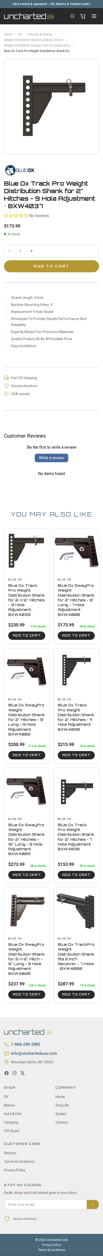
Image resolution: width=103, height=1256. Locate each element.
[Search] (72, 16)
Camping (11, 1122)
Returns (10, 1153)
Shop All (62, 1105)
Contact (62, 1122)
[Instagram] (14, 1073)
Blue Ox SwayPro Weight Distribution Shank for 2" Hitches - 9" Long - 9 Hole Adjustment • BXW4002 (26, 719)
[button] (16, 215)
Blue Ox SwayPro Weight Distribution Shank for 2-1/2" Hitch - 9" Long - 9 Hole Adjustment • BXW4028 (26, 959)
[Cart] (83, 16)
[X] (22, 1073)
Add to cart (27, 635)
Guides (61, 1114)
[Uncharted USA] (29, 16)
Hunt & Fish (13, 1114)
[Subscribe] (93, 1204)
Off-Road (11, 1131)
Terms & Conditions (19, 1162)
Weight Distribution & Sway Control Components (37, 45)
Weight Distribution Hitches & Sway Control (33, 40)
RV (20, 34)
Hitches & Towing (40, 34)
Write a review (51, 457)
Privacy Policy (15, 1170)
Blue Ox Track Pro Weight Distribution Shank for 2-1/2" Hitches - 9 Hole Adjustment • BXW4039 (26, 600)
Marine (9, 1105)
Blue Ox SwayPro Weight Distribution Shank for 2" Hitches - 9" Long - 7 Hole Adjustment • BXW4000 (76, 600)
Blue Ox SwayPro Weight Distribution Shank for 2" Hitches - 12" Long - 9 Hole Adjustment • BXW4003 (26, 839)
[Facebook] (6, 1073)
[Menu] (94, 16)
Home (8, 34)
